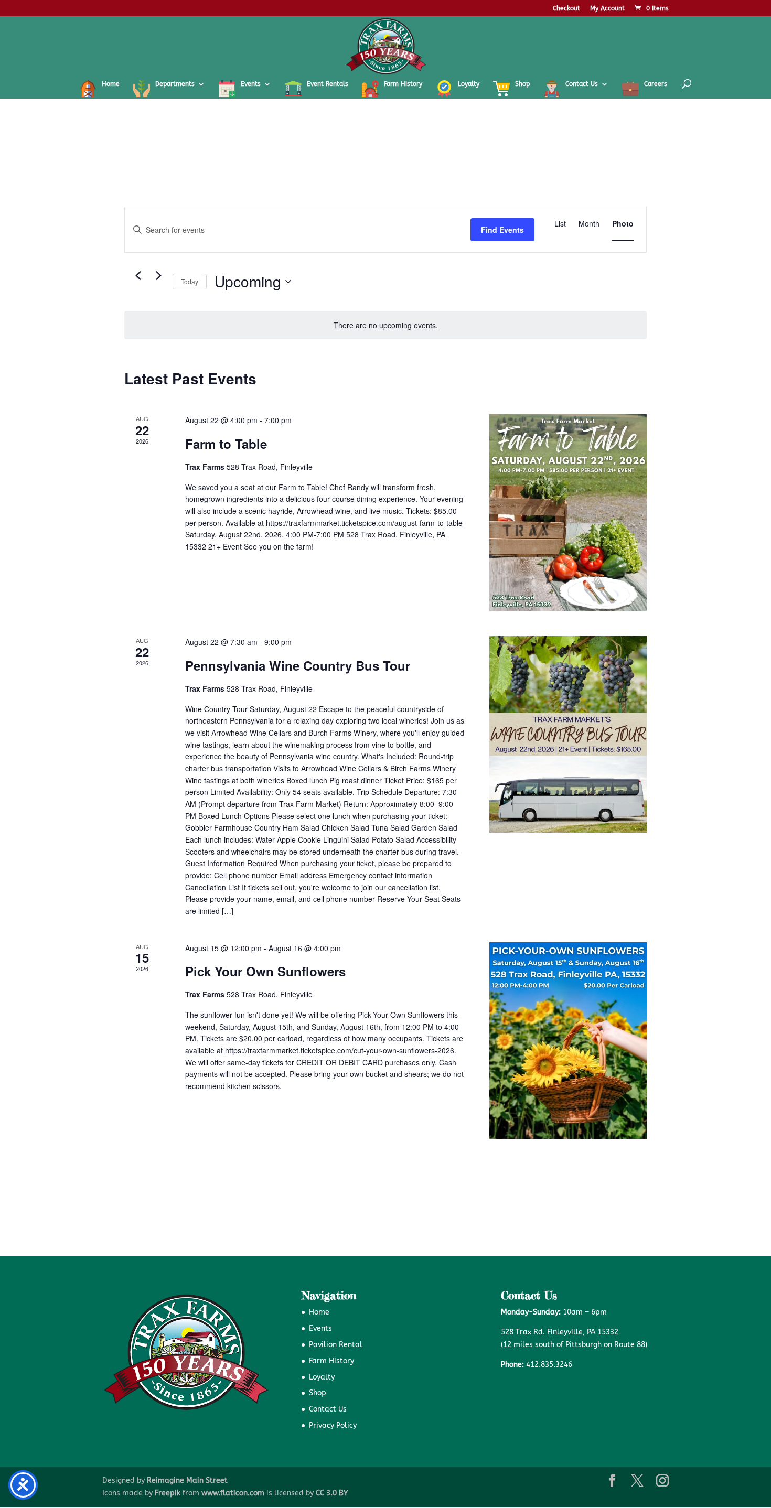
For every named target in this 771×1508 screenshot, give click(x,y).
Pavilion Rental (335, 1344)
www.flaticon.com (232, 1493)
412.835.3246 (549, 1364)
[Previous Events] (138, 276)
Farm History (331, 1360)
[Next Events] (158, 276)
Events (320, 1328)
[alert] (385, 325)
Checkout (566, 8)
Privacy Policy (333, 1425)
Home (319, 1312)
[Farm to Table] (568, 512)
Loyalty (322, 1377)
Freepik (167, 1493)
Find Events (502, 229)
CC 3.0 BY (332, 1493)
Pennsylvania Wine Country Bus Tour (297, 665)
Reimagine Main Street (187, 1480)
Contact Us (328, 1409)
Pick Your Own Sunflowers (265, 971)
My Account (607, 8)
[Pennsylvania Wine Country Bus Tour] (568, 734)
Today (189, 281)
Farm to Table (226, 444)
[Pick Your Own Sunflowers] (568, 1040)
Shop (317, 1392)
